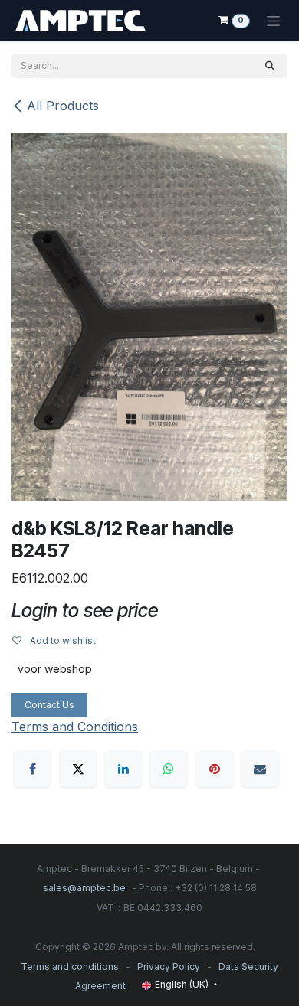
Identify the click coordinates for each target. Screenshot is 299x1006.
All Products (63, 105)
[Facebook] (32, 768)
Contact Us (49, 704)
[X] (78, 768)
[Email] (260, 768)
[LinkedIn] (123, 768)
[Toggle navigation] (273, 20)
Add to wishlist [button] (62, 640)
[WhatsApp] (168, 768)
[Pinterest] (214, 768)
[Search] (270, 66)
